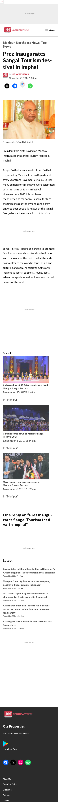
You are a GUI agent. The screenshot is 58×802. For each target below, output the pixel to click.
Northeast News (28, 42)
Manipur (9, 42)
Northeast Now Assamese (16, 733)
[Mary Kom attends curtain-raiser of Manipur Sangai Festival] (26, 478)
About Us (7, 779)
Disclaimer (7, 790)
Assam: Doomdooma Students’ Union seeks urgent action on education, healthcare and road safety (26, 609)
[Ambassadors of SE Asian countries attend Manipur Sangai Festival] (26, 381)
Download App (10, 749)
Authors (6, 795)
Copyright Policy (10, 784)
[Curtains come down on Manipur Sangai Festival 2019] (26, 430)
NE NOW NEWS (20, 74)
